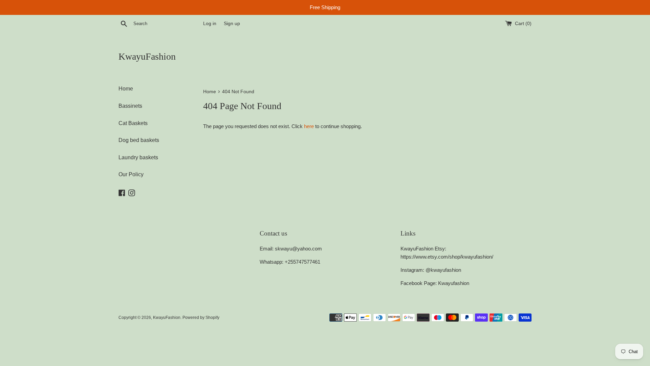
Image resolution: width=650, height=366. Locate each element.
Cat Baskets (133, 123)
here (309, 126)
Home (125, 89)
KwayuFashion (147, 56)
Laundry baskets (138, 157)
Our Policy (131, 174)
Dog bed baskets (138, 140)
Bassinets (130, 106)
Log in (209, 23)
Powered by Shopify (200, 317)
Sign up (232, 23)
